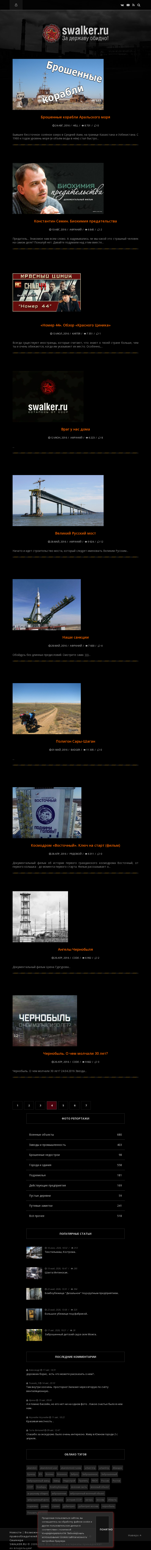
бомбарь (41, 1486)
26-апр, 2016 (61, 958)
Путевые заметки (75, 1205)
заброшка (57, 1499)
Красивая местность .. (40, 1421)
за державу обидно (37, 1493)
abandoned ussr (48, 1467)
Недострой (69, 1480)
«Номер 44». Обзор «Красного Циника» (76, 325)
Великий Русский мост (75, 533)
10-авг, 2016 (58, 229)
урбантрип (69, 1506)
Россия (105, 1480)
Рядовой (76, 853)
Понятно (104, 1529)
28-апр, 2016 (58, 853)
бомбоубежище (58, 1486)
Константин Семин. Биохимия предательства (75, 221)
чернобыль (108, 1506)
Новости (16, 1532)
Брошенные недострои (75, 1155)
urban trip (90, 1467)
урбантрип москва (88, 1506)
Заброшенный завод (38, 1480)
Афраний (76, 229)
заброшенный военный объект (87, 1493)
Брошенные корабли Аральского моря (75, 117)
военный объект (100, 1486)
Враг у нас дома (75, 429)
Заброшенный (109, 1474)
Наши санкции (75, 637)
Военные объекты (75, 1134)
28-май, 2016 (58, 541)
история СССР (74, 1499)
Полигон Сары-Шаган (75, 741)
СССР (30, 1486)
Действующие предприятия (75, 1185)
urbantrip (104, 1467)
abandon (32, 1467)
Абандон (117, 1467)
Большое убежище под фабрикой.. (66, 1313)
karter (76, 333)
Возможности (34, 1532)
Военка (49, 1474)
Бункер (31, 1474)
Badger (75, 749)
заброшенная (59, 1493)
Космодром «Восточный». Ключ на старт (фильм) (75, 845)
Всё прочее (75, 1216)
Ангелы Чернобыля (75, 949)
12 (101, 541)
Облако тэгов (75, 1454)
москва (100, 1499)
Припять (83, 1480)
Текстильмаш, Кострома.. (60, 1252)
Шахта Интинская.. (56, 1272)
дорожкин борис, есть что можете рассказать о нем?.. (60, 1374)
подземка (32, 1506)
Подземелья (75, 1175)
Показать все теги (37, 1512)
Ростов (116, 1480)
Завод (56, 1480)
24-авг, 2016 (62, 125)
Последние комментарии (75, 1357)
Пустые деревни (75, 1195)
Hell (75, 125)
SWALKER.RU (18, 1544)
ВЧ (40, 1474)
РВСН (95, 1480)
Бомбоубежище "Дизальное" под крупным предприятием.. (82, 1293)
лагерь (89, 1499)
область (112, 1499)
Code (75, 958)
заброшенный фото (38, 1499)
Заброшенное (90, 1474)
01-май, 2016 (59, 749)
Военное (62, 1474)
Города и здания (75, 1165)
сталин (55, 1506)
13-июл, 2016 (60, 333)
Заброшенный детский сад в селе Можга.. (71, 1334)
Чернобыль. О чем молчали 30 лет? (75, 1053)
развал (44, 1506)
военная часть (79, 1486)
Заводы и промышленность (75, 1145)
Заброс (74, 1474)
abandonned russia (71, 1467)
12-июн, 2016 (58, 437)
